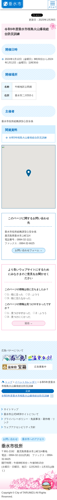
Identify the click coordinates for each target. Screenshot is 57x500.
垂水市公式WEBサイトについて (21, 414)
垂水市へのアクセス (33, 439)
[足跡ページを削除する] (51, 396)
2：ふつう (33, 294)
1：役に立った (15, 294)
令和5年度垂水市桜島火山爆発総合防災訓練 (25, 395)
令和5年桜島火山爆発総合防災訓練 (28, 137)
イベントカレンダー (26, 382)
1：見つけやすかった (19, 313)
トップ (8, 382)
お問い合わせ (10, 439)
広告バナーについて (12, 350)
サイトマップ (11, 409)
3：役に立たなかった (19, 298)
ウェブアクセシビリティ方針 (19, 427)
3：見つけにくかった (19, 317)
